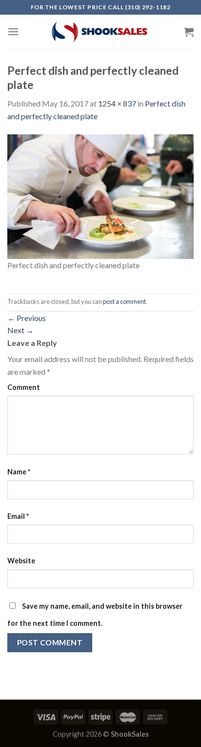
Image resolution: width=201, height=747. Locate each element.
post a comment (124, 301)
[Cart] (189, 32)
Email (18, 516)
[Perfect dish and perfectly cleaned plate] (100, 195)
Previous (26, 317)
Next (20, 330)
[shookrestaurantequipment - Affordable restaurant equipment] (100, 32)
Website (21, 560)
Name (18, 472)
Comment (23, 387)
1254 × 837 (117, 103)
